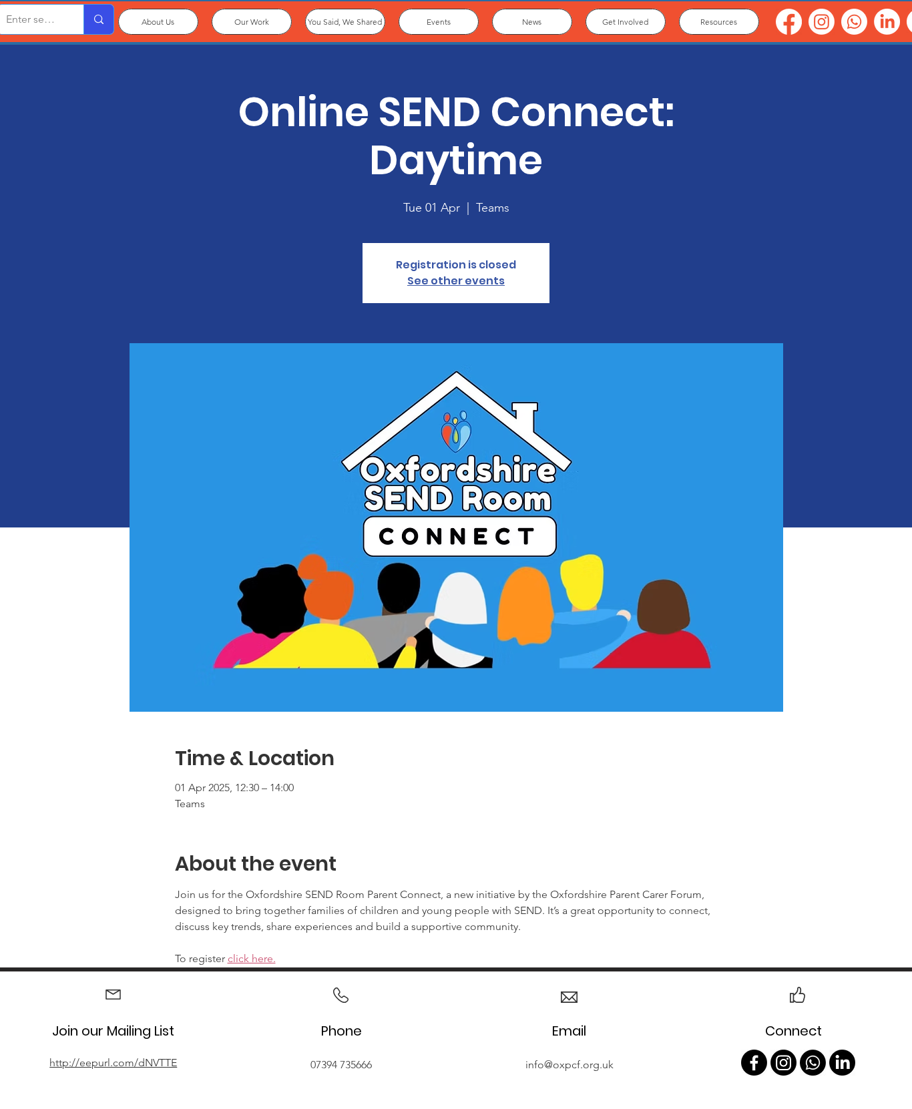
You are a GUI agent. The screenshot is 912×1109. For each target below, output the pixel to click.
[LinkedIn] (887, 22)
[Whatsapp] (854, 22)
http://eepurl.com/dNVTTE (113, 1062)
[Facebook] (789, 22)
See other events (456, 280)
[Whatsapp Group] (813, 1063)
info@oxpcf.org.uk (569, 1064)
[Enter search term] (98, 19)
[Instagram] (822, 22)
